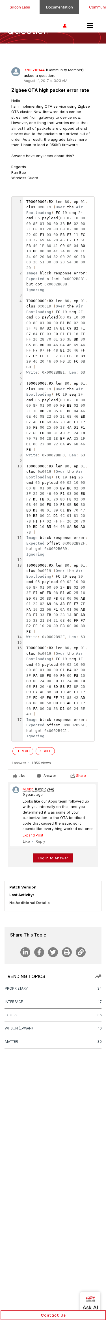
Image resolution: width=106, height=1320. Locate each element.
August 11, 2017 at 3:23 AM (45, 81)
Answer (50, 775)
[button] (53, 1315)
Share (81, 775)
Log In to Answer (53, 858)
